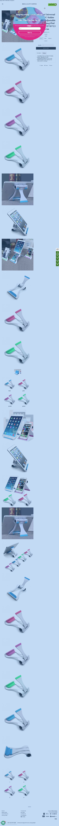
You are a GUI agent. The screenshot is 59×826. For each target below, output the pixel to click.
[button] (44, 8)
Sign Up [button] (29, 32)
